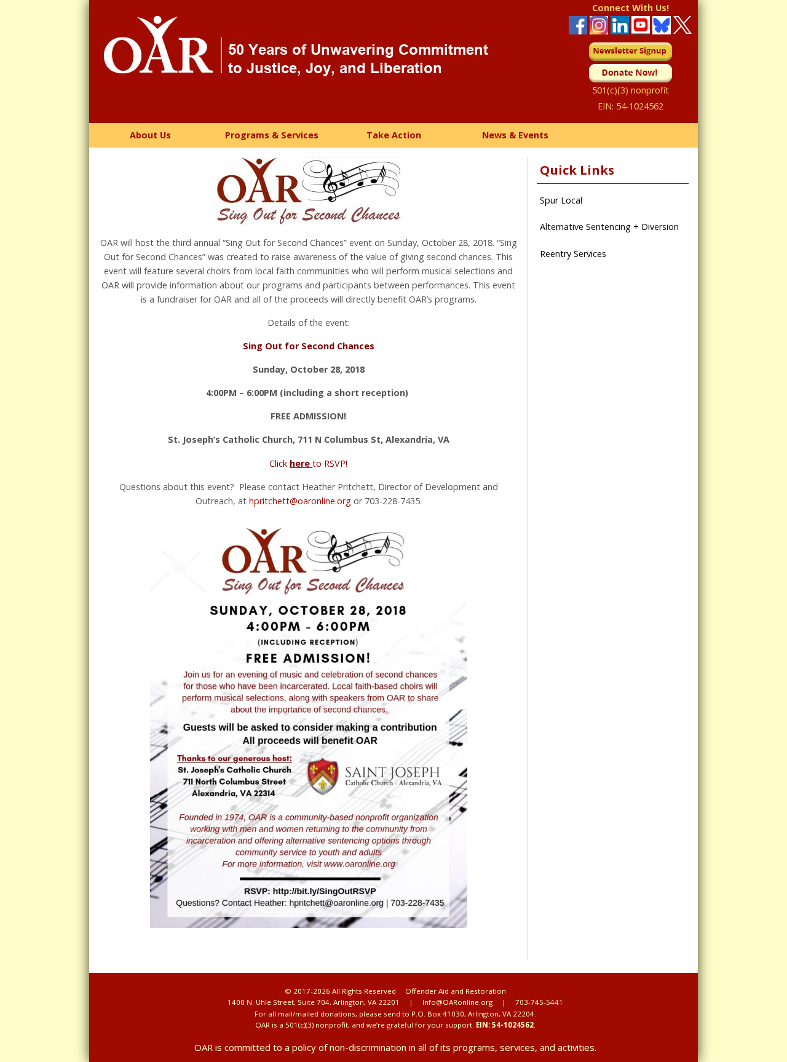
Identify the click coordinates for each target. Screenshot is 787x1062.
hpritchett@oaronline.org (300, 501)
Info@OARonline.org (457, 1002)
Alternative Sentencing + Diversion (609, 226)
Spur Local (561, 200)
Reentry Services (573, 254)
